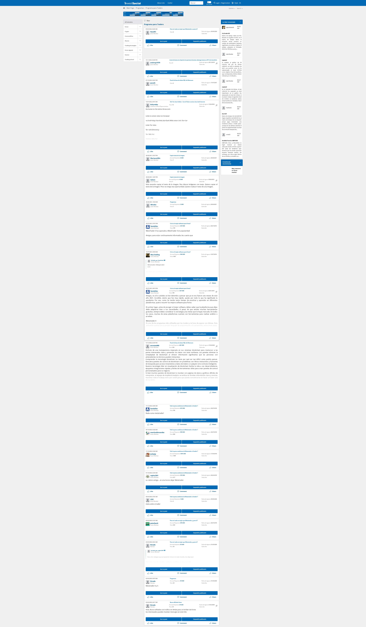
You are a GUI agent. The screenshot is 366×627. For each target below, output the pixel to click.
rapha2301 (154, 475)
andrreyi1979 (155, 63)
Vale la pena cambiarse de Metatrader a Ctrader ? (184, 406)
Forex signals (129, 50)
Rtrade (152, 545)
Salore (152, 180)
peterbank (154, 523)
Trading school (129, 59)
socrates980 (154, 345)
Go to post (163, 41)
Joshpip (153, 454)
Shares (127, 41)
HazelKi (153, 32)
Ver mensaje (164, 260)
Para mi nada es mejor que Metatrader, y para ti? (184, 29)
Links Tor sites (151, 125)
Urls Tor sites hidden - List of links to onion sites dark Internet (187, 102)
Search (239, 8)
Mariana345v (155, 158)
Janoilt (152, 83)
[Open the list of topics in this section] (140, 26)
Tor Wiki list (150, 134)
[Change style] (233, 3)
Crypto (127, 31)
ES (240, 3)
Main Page (130, 8)
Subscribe (204, 33)
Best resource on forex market (236, 170)
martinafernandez (157, 432)
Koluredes (154, 104)
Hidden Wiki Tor (152, 139)
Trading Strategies (130, 45)
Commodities (129, 36)
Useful (170, 3)
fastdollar (154, 226)
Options (231, 8)
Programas (140, 8)
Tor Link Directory (152, 130)
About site (161, 3)
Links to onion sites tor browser (158, 116)
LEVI (151, 499)
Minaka (153, 205)
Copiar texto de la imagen (177, 155)
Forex (126, 27)
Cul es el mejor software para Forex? (180, 223)
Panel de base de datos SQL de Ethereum (181, 80)
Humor (127, 55)
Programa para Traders (154, 24)
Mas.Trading (155, 255)
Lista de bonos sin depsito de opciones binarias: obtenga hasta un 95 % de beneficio (193, 60)
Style (236, 3)
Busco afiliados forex (176, 602)
